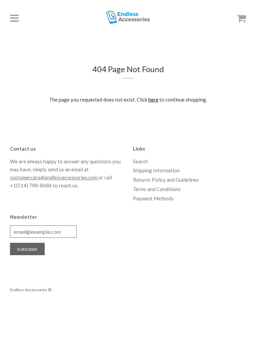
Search (140, 161)
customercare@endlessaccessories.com (54, 177)
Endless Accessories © (30, 289)
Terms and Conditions (157, 189)
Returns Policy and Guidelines (166, 180)
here (153, 100)
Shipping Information (156, 170)
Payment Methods (153, 198)
